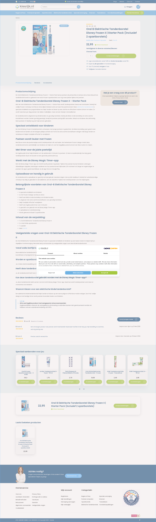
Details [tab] (106, 253)
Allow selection (78, 273)
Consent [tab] (50, 253)
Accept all (104, 273)
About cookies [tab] (78, 253)
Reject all (51, 273)
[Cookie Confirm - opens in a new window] (110, 248)
